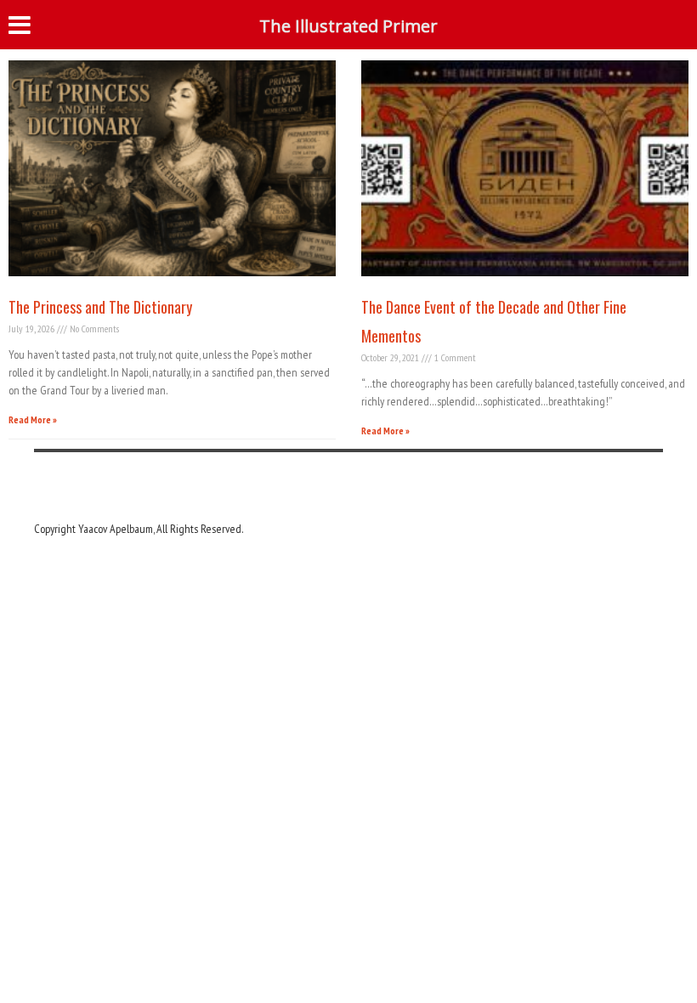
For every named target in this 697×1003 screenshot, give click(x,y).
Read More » (32, 419)
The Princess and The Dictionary (100, 307)
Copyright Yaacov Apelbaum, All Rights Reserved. (138, 528)
